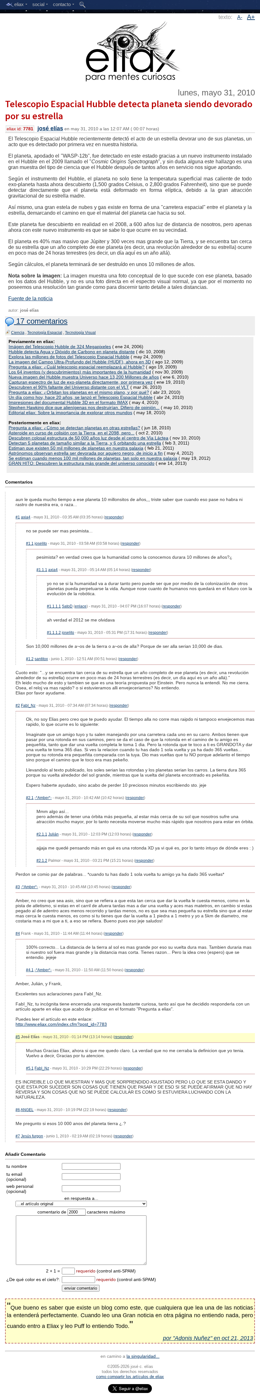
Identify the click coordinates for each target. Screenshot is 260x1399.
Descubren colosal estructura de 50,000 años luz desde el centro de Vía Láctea (88, 437)
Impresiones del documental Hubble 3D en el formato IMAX (68, 402)
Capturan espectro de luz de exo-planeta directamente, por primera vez (81, 382)
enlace (81, 606)
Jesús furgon (32, 1136)
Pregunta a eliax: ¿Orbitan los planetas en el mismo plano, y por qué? (79, 392)
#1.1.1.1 (54, 606)
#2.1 (30, 798)
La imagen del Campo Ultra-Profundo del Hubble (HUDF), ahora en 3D (80, 361)
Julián (53, 834)
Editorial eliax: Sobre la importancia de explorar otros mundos (70, 412)
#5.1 (30, 1068)
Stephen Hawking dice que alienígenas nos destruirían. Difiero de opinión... (84, 407)
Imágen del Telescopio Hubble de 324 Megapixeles (60, 346)
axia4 (25, 517)
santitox (41, 659)
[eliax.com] (130, 50)
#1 (18, 517)
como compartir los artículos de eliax (130, 1376)
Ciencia (17, 332)
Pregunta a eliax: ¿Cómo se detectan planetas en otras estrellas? (74, 427)
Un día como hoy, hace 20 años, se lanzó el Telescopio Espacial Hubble (81, 397)
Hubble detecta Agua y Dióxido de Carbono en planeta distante (72, 351)
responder (114, 517)
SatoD (67, 606)
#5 (18, 1037)
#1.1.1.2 (54, 632)
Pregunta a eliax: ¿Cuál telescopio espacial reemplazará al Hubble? (77, 366)
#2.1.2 (41, 860)
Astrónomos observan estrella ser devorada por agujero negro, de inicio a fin (86, 453)
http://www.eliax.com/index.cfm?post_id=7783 (61, 1024)
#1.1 (30, 543)
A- (239, 17)
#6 (18, 1110)
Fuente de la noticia (30, 298)
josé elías (50, 128)
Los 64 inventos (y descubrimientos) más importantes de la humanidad (80, 371)
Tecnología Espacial (44, 332)
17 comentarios (41, 321)
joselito (41, 543)
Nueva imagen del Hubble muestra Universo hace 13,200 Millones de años (84, 377)
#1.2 (30, 659)
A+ (251, 16)
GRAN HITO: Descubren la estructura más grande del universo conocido (81, 463)
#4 (18, 933)
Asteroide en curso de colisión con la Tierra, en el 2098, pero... (71, 432)
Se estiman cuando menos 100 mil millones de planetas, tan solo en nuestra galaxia (93, 458)
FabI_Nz (28, 705)
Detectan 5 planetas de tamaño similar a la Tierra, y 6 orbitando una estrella (85, 443)
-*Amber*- (43, 798)
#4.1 (30, 970)
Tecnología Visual (80, 332)
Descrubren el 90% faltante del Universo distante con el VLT (69, 387)
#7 (18, 1136)
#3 (18, 887)
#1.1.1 (41, 570)
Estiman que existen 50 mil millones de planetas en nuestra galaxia (76, 448)
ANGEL (27, 1110)
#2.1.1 (41, 834)
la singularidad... (143, 1356)
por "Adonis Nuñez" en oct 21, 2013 (208, 1338)
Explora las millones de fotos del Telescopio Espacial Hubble (69, 356)
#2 (18, 705)
